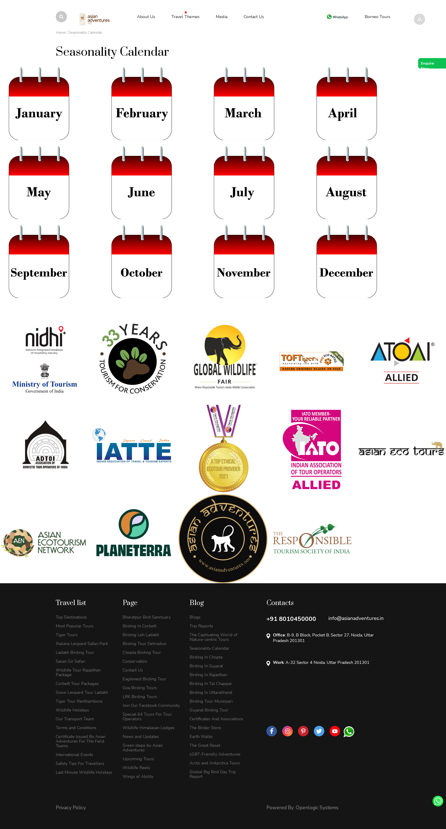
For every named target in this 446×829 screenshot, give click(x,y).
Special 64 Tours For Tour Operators (147, 716)
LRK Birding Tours (140, 696)
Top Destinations (71, 617)
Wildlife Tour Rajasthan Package (78, 672)
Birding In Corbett (139, 626)
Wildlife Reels (136, 767)
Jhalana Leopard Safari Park (82, 643)
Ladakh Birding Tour (75, 652)
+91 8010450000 (291, 619)
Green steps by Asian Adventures (143, 747)
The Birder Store (205, 727)
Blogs (195, 617)
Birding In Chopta (206, 657)
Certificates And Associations (216, 719)
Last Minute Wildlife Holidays (84, 772)
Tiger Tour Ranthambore (79, 701)
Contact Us (133, 670)
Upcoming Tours (138, 759)
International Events (74, 754)
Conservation (135, 661)
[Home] (94, 19)
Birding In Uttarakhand (211, 692)
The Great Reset (205, 745)
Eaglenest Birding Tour (144, 679)
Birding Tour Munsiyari (211, 701)
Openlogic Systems (317, 807)
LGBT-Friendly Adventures (215, 754)
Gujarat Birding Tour (209, 710)
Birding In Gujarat (206, 666)
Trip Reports (201, 626)
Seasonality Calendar (209, 648)
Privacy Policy (71, 807)
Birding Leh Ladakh (141, 634)
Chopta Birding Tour (142, 652)
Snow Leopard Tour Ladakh (82, 692)
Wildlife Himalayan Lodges (148, 727)
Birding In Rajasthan (208, 674)
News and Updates (141, 736)
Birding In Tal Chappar (211, 683)
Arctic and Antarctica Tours (215, 763)
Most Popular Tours (74, 626)
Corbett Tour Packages (77, 683)
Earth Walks (201, 736)
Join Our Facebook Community (151, 705)
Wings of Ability (138, 776)
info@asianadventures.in (356, 618)
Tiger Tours (67, 634)
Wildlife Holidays (72, 710)
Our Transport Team (75, 719)
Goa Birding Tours (140, 687)
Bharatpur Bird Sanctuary (147, 617)
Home (61, 32)
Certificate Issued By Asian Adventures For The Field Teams (80, 741)
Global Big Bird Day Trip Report (213, 774)
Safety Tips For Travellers (80, 763)
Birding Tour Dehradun (144, 643)
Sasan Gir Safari (70, 661)
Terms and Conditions (76, 727)
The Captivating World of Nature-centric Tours (213, 637)
